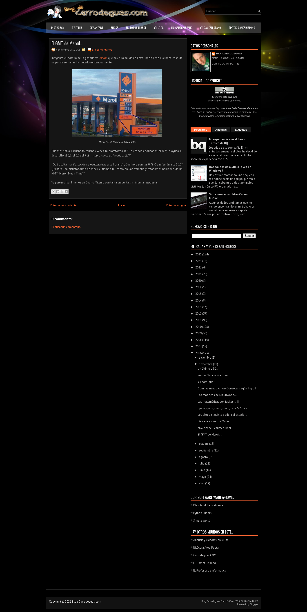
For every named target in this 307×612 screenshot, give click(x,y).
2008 (198, 340)
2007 (198, 346)
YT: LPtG (159, 27)
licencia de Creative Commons (224, 100)
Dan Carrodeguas (229, 53)
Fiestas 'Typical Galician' (213, 375)
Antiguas (221, 129)
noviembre (206, 364)
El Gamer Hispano (204, 563)
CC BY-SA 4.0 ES (249, 601)
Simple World (201, 521)
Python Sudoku (202, 513)
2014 (198, 300)
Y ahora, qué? (206, 382)
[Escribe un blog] (58, 191)
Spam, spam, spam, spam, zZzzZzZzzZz (222, 408)
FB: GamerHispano (181, 27)
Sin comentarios (102, 49)
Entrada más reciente (63, 205)
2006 (198, 353)
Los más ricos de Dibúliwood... (217, 395)
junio (202, 470)
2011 (198, 320)
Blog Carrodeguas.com (86, 601)
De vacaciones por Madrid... (215, 421)
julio (202, 463)
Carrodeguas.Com (216, 601)
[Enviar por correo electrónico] (53, 191)
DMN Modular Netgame (208, 505)
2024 (198, 261)
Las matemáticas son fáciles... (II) (219, 402)
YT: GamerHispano (210, 27)
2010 (198, 327)
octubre (204, 444)
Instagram (57, 27)
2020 (198, 281)
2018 (198, 287)
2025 (198, 254)
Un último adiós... (209, 369)
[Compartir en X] (62, 191)
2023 (198, 267)
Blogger (254, 604)
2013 (198, 307)
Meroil (103, 58)
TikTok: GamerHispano (242, 27)
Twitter (77, 27)
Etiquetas (241, 129)
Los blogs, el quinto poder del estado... (222, 415)
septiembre (206, 450)
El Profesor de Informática (209, 570)
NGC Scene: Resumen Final (214, 428)
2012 (198, 313)
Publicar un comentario (66, 227)
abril (202, 483)
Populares (200, 129)
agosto (204, 457)
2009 (198, 333)
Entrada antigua (176, 205)
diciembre (205, 358)
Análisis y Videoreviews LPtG (211, 540)
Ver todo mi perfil (226, 64)
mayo (203, 477)
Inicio (121, 205)
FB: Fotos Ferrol (136, 27)
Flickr (114, 27)
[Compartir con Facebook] (66, 191)
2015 (198, 294)
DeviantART (96, 27)
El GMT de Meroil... (67, 43)
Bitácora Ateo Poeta (206, 547)
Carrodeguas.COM (204, 555)
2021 (198, 274)
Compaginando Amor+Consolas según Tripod (227, 388)
